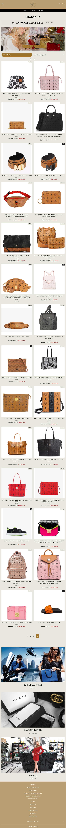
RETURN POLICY (33, 799)
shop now (33, 687)
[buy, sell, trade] (33, 664)
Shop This (27, 46)
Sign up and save (33, 821)
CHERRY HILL (33, 816)
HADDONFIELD (33, 810)
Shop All (38, 46)
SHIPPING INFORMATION (33, 796)
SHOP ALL (33, 778)
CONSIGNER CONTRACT (33, 787)
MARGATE (33, 813)
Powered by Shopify (33, 826)
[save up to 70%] (33, 710)
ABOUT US (33, 804)
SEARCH (33, 784)
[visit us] (33, 755)
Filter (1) (8, 55)
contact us (33, 733)
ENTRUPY (33, 807)
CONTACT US (33, 790)
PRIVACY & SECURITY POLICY (33, 793)
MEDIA (33, 801)
